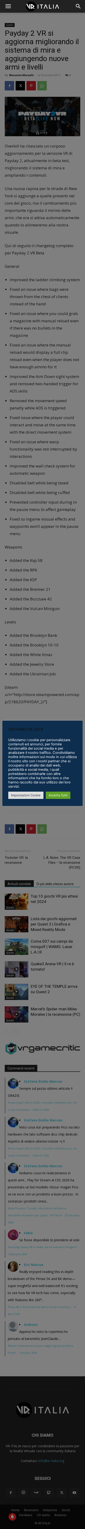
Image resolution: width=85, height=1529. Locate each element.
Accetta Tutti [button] (58, 795)
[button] (78, 6)
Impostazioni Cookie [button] (26, 795)
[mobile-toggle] (8, 6)
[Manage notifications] (12, 1517)
